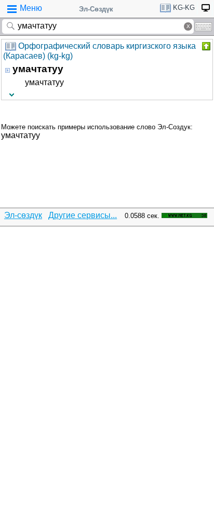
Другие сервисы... (82, 215)
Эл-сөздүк (23, 215)
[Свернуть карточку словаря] (205, 46)
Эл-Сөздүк (96, 9)
